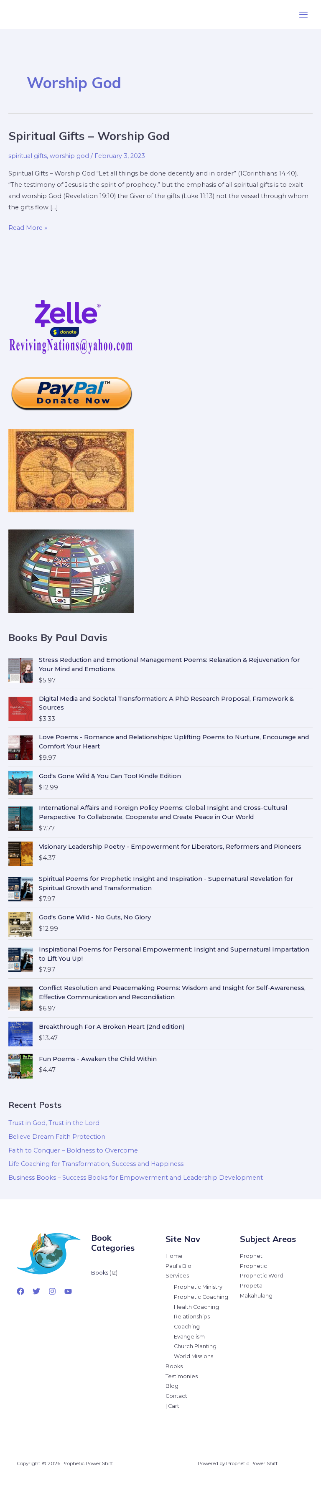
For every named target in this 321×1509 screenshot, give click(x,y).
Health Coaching (196, 1307)
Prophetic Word (261, 1275)
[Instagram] (52, 1291)
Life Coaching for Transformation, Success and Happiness (95, 1164)
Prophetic (253, 1266)
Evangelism (189, 1336)
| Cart (172, 1406)
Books (174, 1366)
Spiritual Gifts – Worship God (89, 136)
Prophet (251, 1256)
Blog (172, 1386)
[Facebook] (20, 1291)
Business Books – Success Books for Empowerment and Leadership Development (135, 1177)
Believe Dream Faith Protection (56, 1136)
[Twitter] (36, 1291)
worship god (69, 156)
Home (174, 1256)
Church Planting (195, 1346)
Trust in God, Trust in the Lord (53, 1123)
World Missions (193, 1356)
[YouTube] (68, 1291)
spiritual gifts (27, 156)
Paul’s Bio (178, 1266)
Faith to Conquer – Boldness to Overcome (73, 1150)
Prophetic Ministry (198, 1287)
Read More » (27, 229)
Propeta (251, 1286)
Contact (176, 1396)
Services (177, 1275)
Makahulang (256, 1296)
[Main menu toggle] (303, 14)
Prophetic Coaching (201, 1297)
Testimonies (182, 1376)
